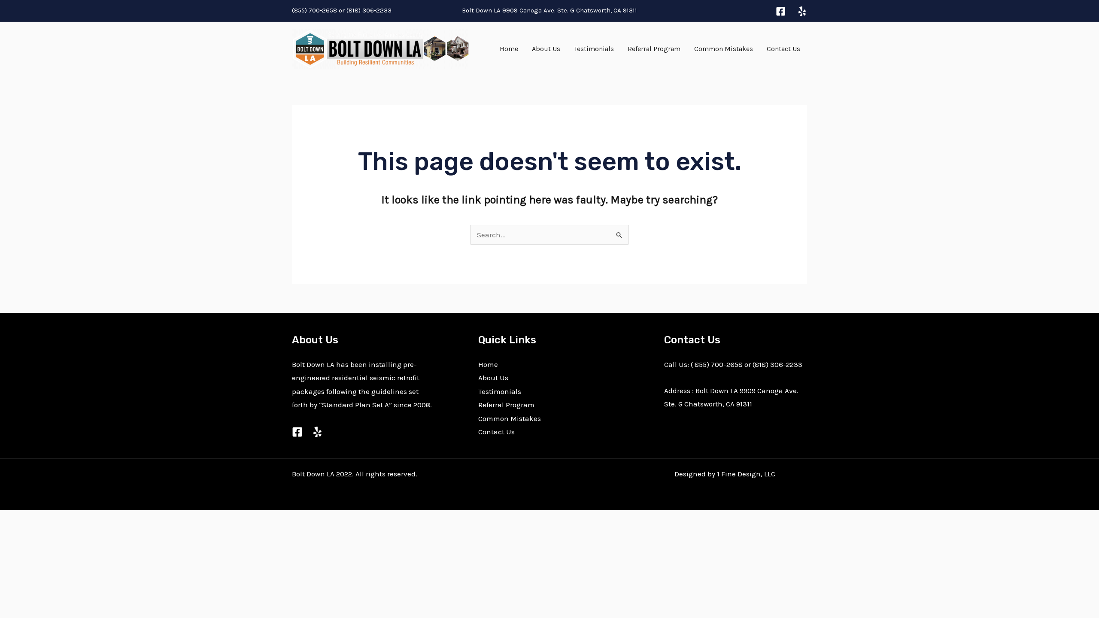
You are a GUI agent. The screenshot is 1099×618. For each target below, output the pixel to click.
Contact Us (783, 49)
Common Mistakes (723, 49)
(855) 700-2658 (314, 10)
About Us (546, 49)
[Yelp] (802, 11)
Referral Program (654, 49)
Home (509, 49)
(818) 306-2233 (369, 10)
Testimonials (594, 49)
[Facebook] (781, 11)
